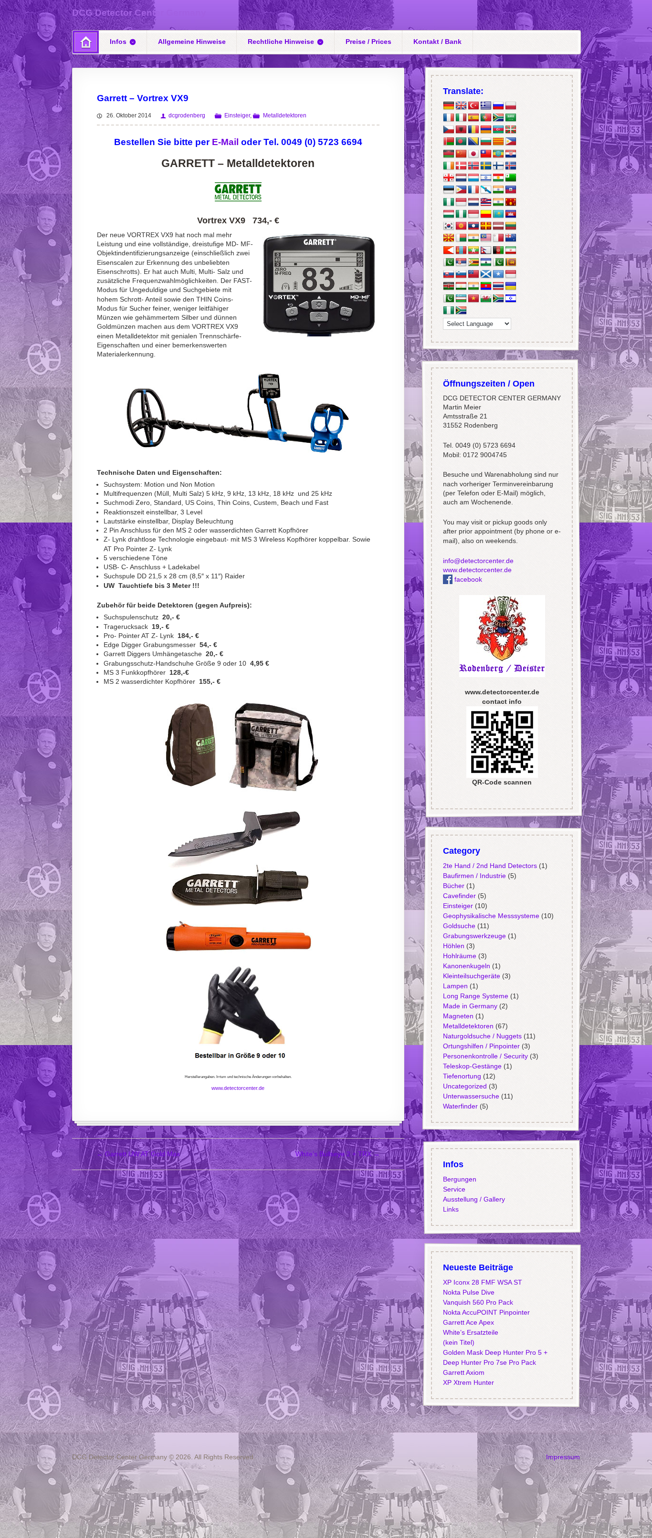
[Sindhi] (498, 262)
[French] (448, 118)
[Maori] (510, 238)
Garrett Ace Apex (468, 1322)
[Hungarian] (448, 214)
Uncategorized (464, 1086)
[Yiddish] (510, 298)
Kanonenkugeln (466, 966)
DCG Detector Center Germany (139, 13)
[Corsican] (473, 190)
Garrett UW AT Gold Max (138, 1154)
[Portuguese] (485, 118)
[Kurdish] (498, 178)
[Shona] (473, 262)
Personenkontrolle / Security (484, 1056)
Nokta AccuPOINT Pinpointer (485, 1312)
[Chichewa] (448, 153)
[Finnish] (498, 166)
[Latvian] (498, 226)
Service (453, 1189)
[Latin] (485, 226)
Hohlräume (459, 956)
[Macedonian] (448, 238)
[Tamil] (473, 286)
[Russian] (498, 105)
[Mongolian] (460, 250)
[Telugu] (485, 286)
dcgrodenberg (186, 115)
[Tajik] (460, 286)
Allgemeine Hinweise (192, 41)
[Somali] (498, 274)
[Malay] (485, 238)
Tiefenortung (461, 1076)
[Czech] (448, 130)
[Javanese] (473, 214)
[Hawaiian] (485, 202)
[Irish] (448, 166)
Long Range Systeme (475, 996)
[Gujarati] (498, 190)
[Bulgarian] (485, 141)
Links (450, 1209)
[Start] (86, 42)
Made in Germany (469, 1006)
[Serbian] (460, 262)
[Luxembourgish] (473, 178)
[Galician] (485, 190)
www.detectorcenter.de (237, 1088)
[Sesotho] (485, 262)
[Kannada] (485, 214)
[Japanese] (473, 153)
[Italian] (460, 118)
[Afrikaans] (498, 118)
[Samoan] (473, 274)
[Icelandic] (510, 166)
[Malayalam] (473, 238)
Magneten (457, 1016)
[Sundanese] (510, 274)
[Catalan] (498, 141)
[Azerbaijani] (498, 130)
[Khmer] (510, 214)
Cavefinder (458, 896)
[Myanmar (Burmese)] (473, 250)
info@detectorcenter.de (477, 561)
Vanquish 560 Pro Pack (477, 1302)
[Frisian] (473, 202)
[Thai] (498, 286)
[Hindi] (498, 202)
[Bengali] (460, 141)
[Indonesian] (460, 202)
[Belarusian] (448, 141)
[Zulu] (460, 310)
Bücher (453, 885)
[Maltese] (498, 238)
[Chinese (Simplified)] (460, 153)
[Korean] (448, 226)
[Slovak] (448, 274)
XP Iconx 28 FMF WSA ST (482, 1282)
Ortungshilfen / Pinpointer (480, 1046)
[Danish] (460, 166)
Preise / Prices (368, 41)
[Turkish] (473, 105)
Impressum (563, 1457)
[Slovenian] (460, 274)
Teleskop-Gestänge (471, 1066)
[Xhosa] (498, 298)
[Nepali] (485, 250)
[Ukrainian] (510, 286)
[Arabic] (510, 118)
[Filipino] (460, 190)
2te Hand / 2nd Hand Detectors (489, 865)
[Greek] (485, 105)
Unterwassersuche (470, 1096)
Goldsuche (458, 926)
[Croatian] (510, 153)
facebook (467, 579)
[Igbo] (460, 214)
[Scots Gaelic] (485, 274)
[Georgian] (448, 178)
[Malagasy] (460, 238)
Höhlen (453, 946)
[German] (448, 105)
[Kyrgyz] (460, 226)
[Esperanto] (510, 178)
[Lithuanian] (510, 226)
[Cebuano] (510, 141)
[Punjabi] (448, 262)
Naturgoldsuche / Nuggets (481, 1036)
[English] (460, 105)
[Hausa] (448, 202)
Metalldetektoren (284, 115)
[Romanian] (473, 130)
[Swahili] (448, 286)
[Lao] (473, 226)
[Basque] (510, 130)
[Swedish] (485, 166)
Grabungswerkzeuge (473, 936)
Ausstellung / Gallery (473, 1199)
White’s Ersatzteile (470, 1332)
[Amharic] (498, 153)
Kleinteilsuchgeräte (471, 976)
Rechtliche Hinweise (281, 41)
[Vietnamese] (473, 298)
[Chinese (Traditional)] (485, 153)
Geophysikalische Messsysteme (490, 916)
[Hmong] (510, 202)
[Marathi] (448, 250)
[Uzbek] (460, 298)
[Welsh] (485, 298)
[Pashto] (498, 250)
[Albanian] (460, 130)
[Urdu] (448, 298)
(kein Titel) (458, 1342)
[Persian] (510, 250)
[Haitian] (510, 190)
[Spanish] (473, 118)
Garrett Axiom (463, 1372)
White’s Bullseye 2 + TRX (337, 1154)
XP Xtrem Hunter (468, 1382)
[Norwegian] (473, 166)
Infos (118, 41)
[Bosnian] (473, 141)
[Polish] (510, 105)
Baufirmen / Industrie (473, 875)
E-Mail (225, 142)
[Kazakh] (498, 214)
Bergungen (459, 1179)
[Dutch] (460, 178)
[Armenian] (485, 130)
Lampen (454, 986)
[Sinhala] (510, 262)
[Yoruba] (448, 310)
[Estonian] (448, 190)
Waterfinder (459, 1106)
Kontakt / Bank (437, 41)
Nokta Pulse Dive (468, 1292)
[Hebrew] (485, 178)
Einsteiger (237, 115)
